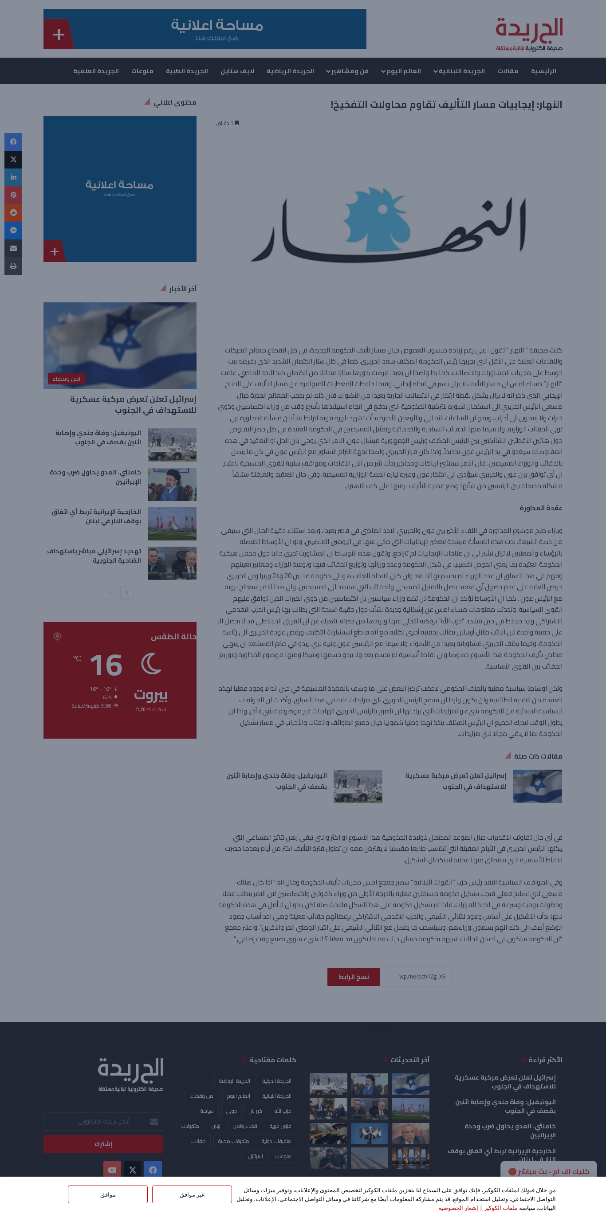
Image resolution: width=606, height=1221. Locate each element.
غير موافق (192, 1194)
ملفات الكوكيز (501, 1208)
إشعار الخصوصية (458, 1208)
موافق (108, 1194)
